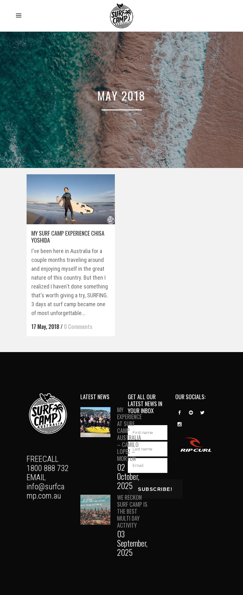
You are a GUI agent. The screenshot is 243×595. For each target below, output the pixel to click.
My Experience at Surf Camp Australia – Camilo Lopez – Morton (129, 434)
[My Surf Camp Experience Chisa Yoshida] (71, 199)
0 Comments (78, 326)
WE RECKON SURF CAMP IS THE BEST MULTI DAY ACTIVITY (132, 511)
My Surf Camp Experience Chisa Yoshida (67, 236)
